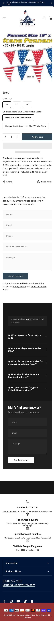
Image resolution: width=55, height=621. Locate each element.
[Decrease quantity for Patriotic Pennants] (5, 137)
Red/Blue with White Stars (18, 117)
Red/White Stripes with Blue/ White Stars (25, 126)
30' (6, 104)
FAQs (28, 319)
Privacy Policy (19, 286)
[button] (27, 146)
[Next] (51, 3)
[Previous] (4, 3)
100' (27, 104)
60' (16, 104)
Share (9, 182)
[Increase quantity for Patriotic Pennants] (17, 137)
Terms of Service (38, 286)
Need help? (46, 182)
